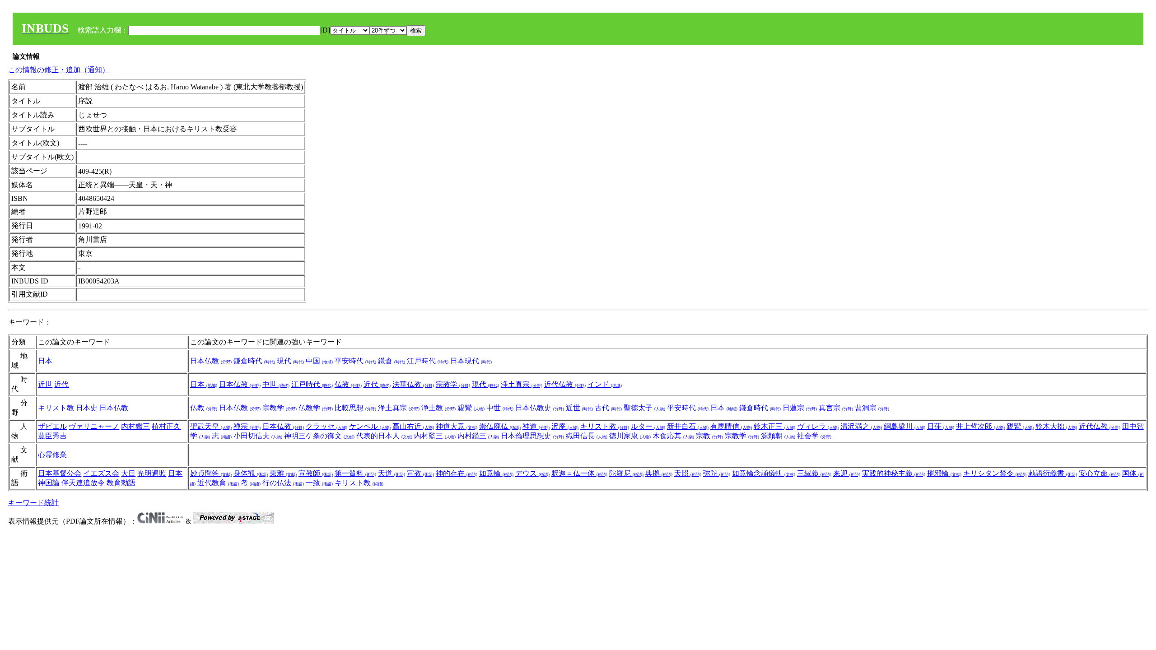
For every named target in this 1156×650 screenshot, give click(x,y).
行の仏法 (283, 483)
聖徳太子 (644, 408)
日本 (45, 361)
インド (604, 384)
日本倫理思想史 (532, 436)
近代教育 (218, 483)
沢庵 (564, 426)
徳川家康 (630, 436)
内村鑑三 (135, 426)
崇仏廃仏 (500, 426)
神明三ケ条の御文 (319, 436)
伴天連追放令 (83, 483)
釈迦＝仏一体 (579, 473)
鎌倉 (391, 361)
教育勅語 (121, 483)
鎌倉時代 (254, 361)
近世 (45, 384)
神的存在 (456, 473)
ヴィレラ (818, 426)
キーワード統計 (33, 502)
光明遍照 (151, 473)
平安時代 (355, 361)
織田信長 (586, 436)
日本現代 (471, 361)
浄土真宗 (521, 384)
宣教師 (315, 473)
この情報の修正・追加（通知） (58, 70)
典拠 (658, 473)
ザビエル (52, 426)
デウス (532, 473)
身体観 (250, 473)
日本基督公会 (59, 473)
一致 (319, 483)
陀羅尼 (626, 473)
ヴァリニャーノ (94, 426)
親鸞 (471, 408)
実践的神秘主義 (893, 473)
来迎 (846, 473)
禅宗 (247, 426)
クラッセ (326, 426)
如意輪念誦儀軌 (763, 473)
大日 (128, 473)
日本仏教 (211, 361)
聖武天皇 (211, 426)
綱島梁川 (904, 426)
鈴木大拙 (1056, 426)
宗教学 (453, 384)
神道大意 (456, 426)
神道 (536, 426)
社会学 (814, 436)
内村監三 (435, 436)
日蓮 (940, 426)
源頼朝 (778, 436)
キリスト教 (56, 408)
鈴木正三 (774, 426)
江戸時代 (427, 361)
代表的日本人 (384, 436)
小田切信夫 (257, 436)
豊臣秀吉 (52, 436)
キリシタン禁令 (994, 473)
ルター (648, 426)
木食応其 (673, 436)
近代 (61, 384)
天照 (687, 473)
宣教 (420, 473)
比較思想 (355, 408)
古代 (608, 408)
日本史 (87, 408)
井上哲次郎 (980, 426)
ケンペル (370, 426)
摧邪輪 (944, 473)
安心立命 (1099, 473)
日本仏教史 (539, 408)
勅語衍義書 (1052, 473)
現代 (290, 361)
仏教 (348, 384)
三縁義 (814, 473)
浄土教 (438, 408)
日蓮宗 (800, 408)
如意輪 (496, 473)
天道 (391, 473)
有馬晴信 (731, 426)
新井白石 (688, 426)
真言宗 (836, 408)
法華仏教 (413, 384)
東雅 (283, 473)
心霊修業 (52, 455)
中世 (275, 384)
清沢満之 (861, 426)
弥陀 (716, 473)
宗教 (709, 436)
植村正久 (166, 426)
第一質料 (355, 473)
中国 (319, 361)
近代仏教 (565, 384)
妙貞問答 (211, 473)
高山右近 (413, 426)
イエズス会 (101, 473)
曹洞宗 (872, 408)
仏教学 (315, 408)
